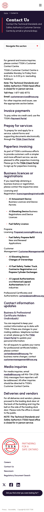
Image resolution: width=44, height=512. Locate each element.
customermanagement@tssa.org (20, 359)
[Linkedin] (18, 485)
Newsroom (8, 471)
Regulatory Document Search (17, 475)
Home (6, 13)
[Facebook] (11, 485)
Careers (7, 462)
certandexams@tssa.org (16, 353)
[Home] (5, 5)
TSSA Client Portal (25, 139)
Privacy (4, 509)
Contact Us (9, 466)
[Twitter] (4, 485)
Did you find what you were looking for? (22, 493)
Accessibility (12, 509)
